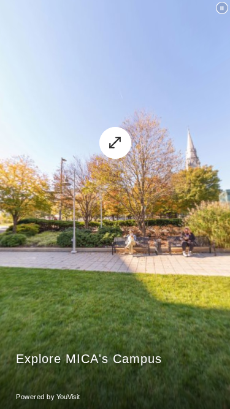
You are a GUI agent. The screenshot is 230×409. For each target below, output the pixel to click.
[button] (115, 143)
